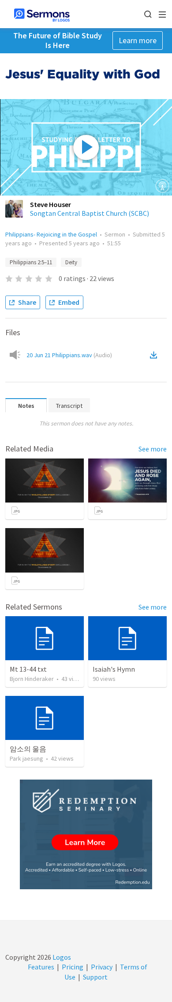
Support (95, 976)
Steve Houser (50, 204)
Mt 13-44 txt (28, 669)
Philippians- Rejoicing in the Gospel (51, 234)
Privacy (101, 966)
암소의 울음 (28, 748)
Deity (71, 262)
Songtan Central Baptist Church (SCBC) (89, 213)
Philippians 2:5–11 (31, 262)
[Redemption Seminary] (86, 834)
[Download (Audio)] (155, 355)
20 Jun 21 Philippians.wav (69, 355)
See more (152, 448)
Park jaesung (26, 758)
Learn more (138, 40)
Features (41, 966)
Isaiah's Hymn (114, 669)
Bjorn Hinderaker (32, 679)
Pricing (72, 966)
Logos (61, 957)
